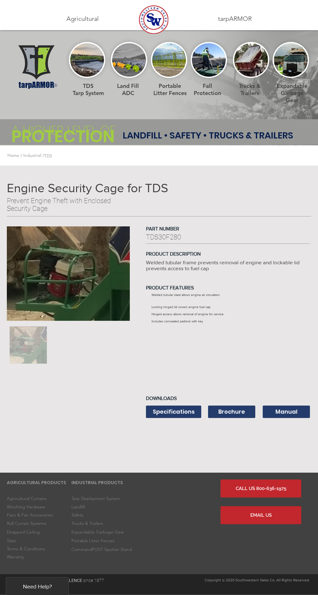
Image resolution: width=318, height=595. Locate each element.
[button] (82, 18)
